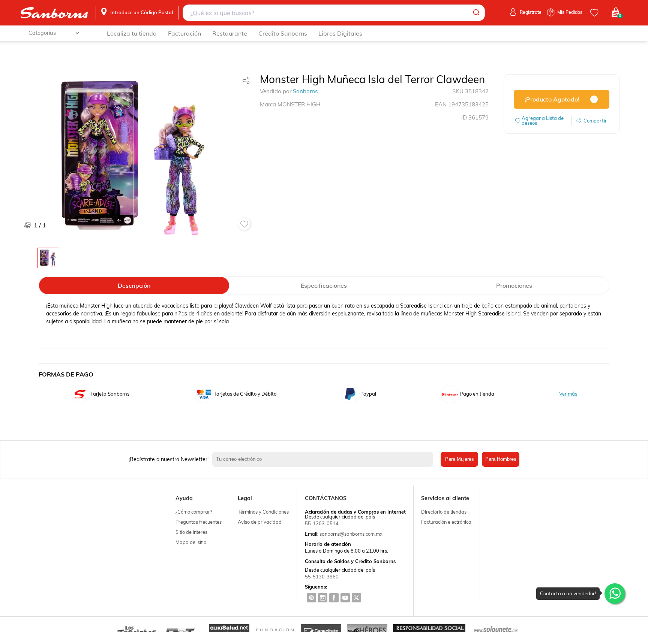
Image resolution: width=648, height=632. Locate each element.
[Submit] (475, 13)
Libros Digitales (340, 33)
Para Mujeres (459, 459)
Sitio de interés (191, 532)
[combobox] (334, 12)
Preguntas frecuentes (199, 522)
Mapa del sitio (191, 542)
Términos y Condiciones (263, 512)
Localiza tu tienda (132, 33)
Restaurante (229, 33)
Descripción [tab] (134, 285)
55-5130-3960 (322, 577)
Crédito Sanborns (282, 33)
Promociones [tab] (514, 285)
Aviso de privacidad (260, 522)
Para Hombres (500, 459)
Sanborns (305, 91)
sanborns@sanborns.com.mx (351, 534)
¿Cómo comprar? (194, 512)
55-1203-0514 (322, 523)
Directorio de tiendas (443, 512)
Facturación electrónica (446, 522)
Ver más (568, 393)
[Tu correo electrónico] (324, 459)
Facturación (184, 33)
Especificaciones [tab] (324, 285)
